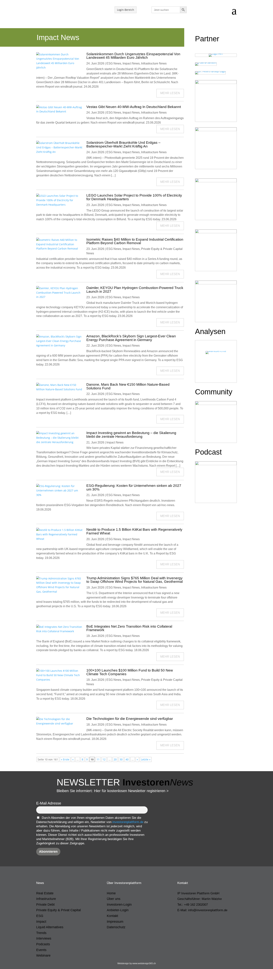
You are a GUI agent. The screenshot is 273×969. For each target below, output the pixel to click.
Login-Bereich (125, 9)
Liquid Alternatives (49, 927)
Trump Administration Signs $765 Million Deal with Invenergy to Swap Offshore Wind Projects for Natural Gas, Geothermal (134, 580)
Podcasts (43, 944)
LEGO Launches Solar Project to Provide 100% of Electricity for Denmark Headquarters (134, 197)
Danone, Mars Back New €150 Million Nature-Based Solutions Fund (128, 386)
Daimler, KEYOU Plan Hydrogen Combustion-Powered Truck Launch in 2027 (134, 289)
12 (104, 759)
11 (98, 759)
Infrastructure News (154, 63)
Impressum (115, 921)
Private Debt (45, 904)
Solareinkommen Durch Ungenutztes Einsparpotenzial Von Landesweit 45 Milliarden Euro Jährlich (133, 56)
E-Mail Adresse (48, 803)
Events (41, 950)
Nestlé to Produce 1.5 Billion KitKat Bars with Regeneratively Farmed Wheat (134, 531)
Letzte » (145, 759)
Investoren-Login (119, 904)
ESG (39, 916)
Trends (41, 933)
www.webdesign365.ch (144, 963)
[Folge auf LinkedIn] (180, 920)
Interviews (43, 938)
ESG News (113, 63)
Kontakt (112, 916)
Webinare (43, 955)
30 (121, 759)
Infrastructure (46, 899)
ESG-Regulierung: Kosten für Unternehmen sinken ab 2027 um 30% (133, 487)
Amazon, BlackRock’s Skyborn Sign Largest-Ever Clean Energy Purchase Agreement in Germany (131, 338)
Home (111, 893)
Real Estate (44, 893)
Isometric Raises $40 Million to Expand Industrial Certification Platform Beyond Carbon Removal (134, 241)
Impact (41, 921)
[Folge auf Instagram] (188, 920)
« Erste (65, 759)
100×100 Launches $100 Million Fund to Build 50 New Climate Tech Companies (129, 672)
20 (115, 759)
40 (127, 759)
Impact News (131, 63)
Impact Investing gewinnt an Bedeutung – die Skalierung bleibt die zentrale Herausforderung (131, 434)
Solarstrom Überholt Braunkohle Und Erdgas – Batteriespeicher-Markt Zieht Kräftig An (123, 144)
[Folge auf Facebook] (195, 920)
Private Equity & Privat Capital (58, 910)
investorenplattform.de (127, 822)
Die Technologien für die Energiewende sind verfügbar (129, 719)
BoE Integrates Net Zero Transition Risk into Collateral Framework (129, 628)
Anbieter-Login (118, 910)
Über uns (113, 899)
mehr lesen (170, 93)
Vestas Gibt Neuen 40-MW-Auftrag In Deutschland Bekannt (133, 107)
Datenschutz (116, 927)
